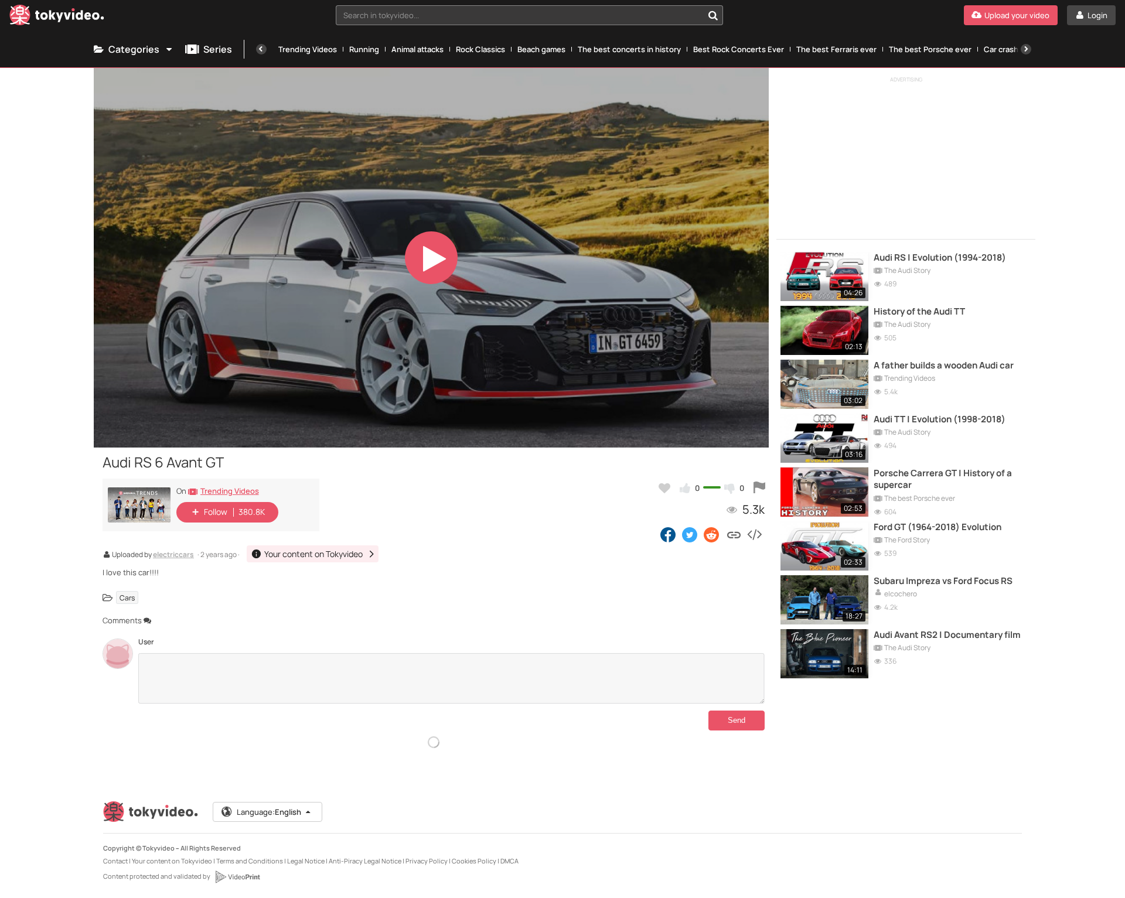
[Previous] (261, 49)
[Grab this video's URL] (734, 534)
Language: (269, 812)
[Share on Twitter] (689, 534)
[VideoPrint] (237, 877)
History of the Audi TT (919, 311)
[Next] (1026, 49)
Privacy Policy (426, 860)
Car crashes (1005, 49)
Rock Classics (480, 49)
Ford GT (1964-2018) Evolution (937, 527)
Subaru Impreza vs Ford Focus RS (943, 581)
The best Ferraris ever (836, 49)
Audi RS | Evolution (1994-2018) (940, 258)
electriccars (173, 555)
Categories (133, 49)
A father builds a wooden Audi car (944, 365)
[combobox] (529, 15)
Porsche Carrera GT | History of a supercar (943, 479)
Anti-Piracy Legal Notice (365, 860)
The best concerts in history (629, 49)
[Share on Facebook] (668, 534)
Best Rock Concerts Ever (738, 49)
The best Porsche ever (930, 49)
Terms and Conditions (249, 860)
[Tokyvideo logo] (56, 17)
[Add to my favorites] (664, 488)
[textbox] (519, 15)
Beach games (541, 49)
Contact (115, 860)
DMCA (509, 860)
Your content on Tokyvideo (172, 860)
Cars (127, 598)
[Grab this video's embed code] (754, 534)
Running (364, 49)
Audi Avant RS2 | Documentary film (947, 635)
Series (217, 49)
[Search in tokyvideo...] (713, 15)
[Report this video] (759, 488)
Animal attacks (417, 49)
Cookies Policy (474, 860)
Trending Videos (307, 49)
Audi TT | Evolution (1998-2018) (939, 419)
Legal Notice (306, 860)
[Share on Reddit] (712, 534)
